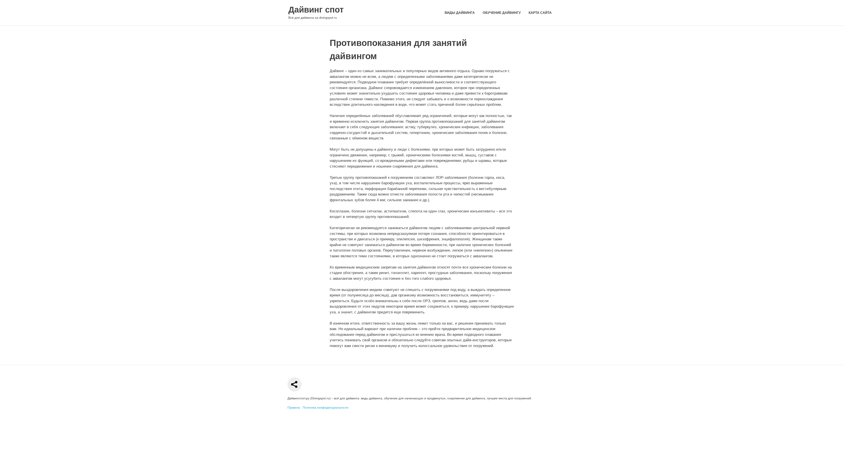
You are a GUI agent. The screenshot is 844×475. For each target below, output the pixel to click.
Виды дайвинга (460, 13)
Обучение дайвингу (502, 13)
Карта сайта (540, 13)
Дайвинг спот (316, 9)
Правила (293, 407)
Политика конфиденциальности (325, 407)
